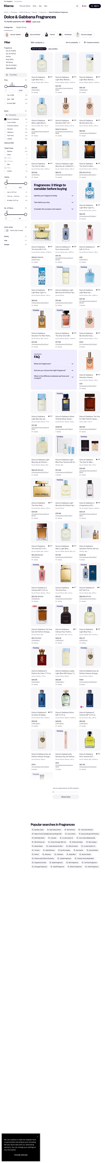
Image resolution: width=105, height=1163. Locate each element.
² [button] (87, 133)
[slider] (6, 86)
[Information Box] (44, 43)
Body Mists (9, 59)
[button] (84, 6)
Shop (34, 6)
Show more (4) (11, 68)
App (40, 6)
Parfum (8, 56)
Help (45, 6)
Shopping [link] (14, 12)
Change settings (21, 1155)
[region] (21, 1147)
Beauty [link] (34, 12)
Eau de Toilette (11, 51)
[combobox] (73, 42)
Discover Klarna (25, 6)
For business (18, 1)
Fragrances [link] (43, 12)
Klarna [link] (6, 12)
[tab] (8, 27)
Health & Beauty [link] (24, 12)
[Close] (37, 1136)
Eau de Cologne (11, 65)
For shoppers (8, 1)
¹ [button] (36, 90)
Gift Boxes (9, 62)
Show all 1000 (9, 143)
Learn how (36, 22)
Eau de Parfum (11, 54)
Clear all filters (53, 49)
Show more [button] (65, 797)
